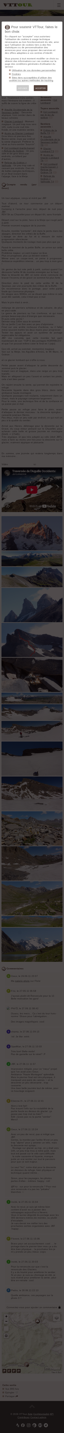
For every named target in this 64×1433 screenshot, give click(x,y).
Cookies (16, 74)
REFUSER (22, 88)
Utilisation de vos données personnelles (34, 70)
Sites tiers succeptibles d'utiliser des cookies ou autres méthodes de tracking (31, 79)
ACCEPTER (40, 88)
